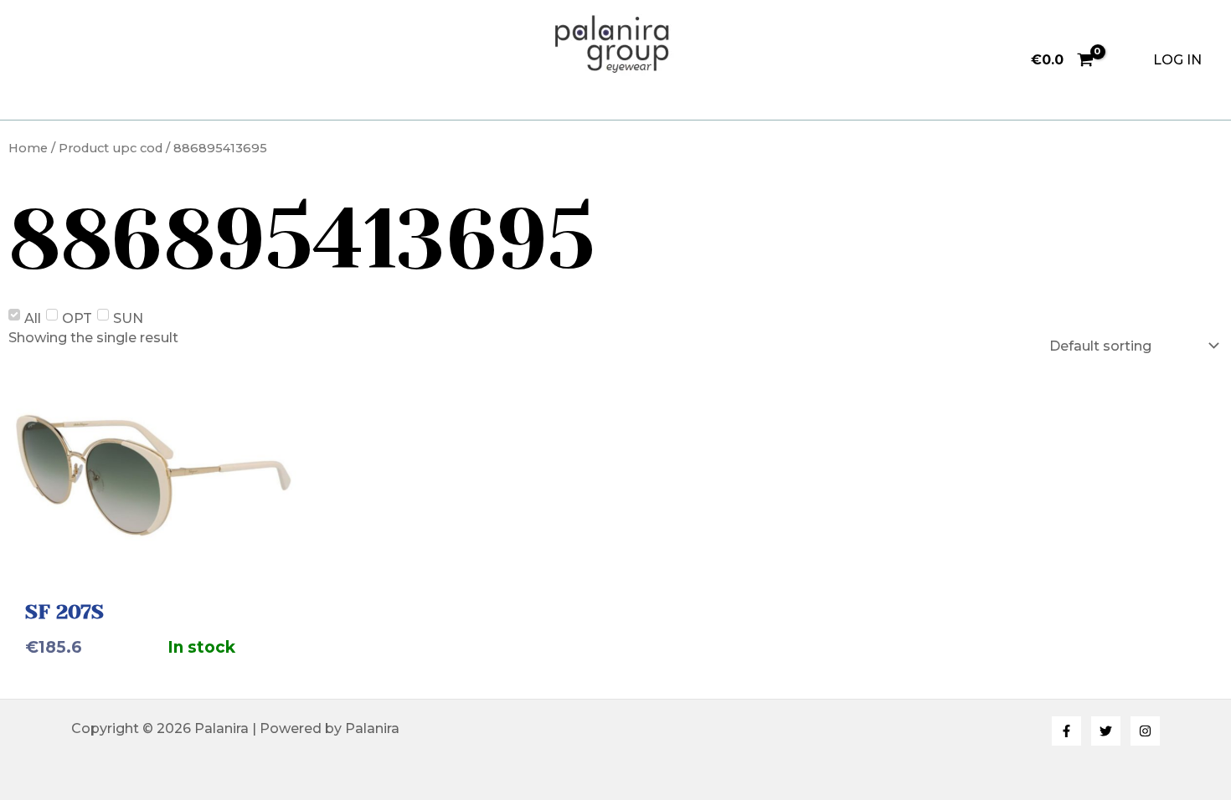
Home (28, 148)
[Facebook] (1066, 731)
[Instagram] (1145, 731)
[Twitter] (1105, 731)
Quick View (154, 557)
